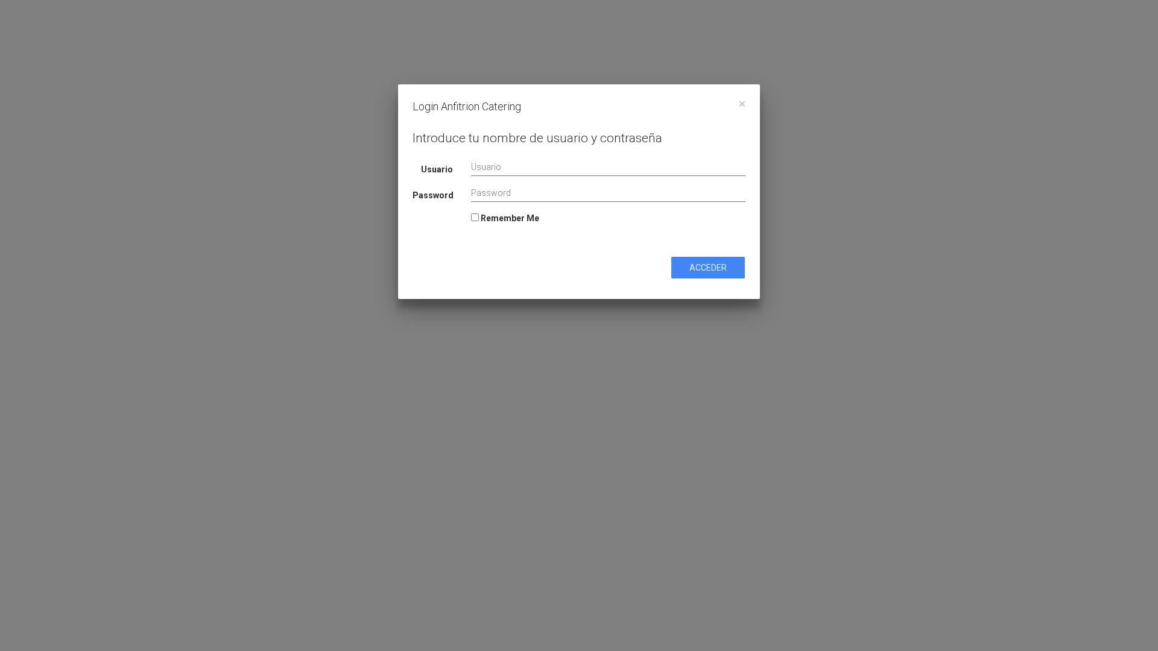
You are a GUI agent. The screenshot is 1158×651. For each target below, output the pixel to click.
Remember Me (509, 218)
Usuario (437, 169)
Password (433, 195)
